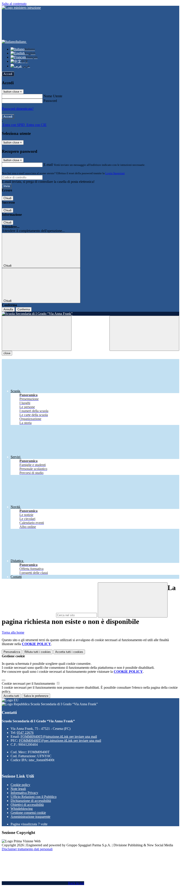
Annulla (8, 309)
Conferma (23, 309)
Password (50, 101)
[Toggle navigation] (37, 333)
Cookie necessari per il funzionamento (29, 683)
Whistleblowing (22, 809)
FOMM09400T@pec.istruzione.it (60, 740)
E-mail (48, 164)
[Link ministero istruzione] (21, 8)
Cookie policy (20, 785)
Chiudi (7, 198)
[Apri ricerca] (144, 333)
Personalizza (12, 652)
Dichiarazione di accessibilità (31, 801)
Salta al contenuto (14, 4)
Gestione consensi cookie (28, 812)
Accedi (8, 74)
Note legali (18, 789)
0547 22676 (25, 732)
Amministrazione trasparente (30, 816)
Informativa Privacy (24, 793)
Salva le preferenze (36, 696)
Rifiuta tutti (38, 652)
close (7, 353)
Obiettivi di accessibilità (27, 805)
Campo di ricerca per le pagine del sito (28, 615)
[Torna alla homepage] (90, 314)
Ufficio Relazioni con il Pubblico (34, 797)
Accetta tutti (69, 652)
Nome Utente (52, 96)
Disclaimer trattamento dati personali (27, 849)
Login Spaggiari (115, 173)
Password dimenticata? (18, 109)
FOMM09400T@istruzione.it (59, 736)
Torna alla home (13, 632)
